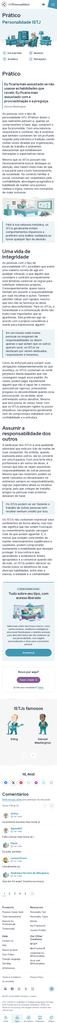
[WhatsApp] (44, 783)
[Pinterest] (21, 783)
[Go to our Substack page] (5, 989)
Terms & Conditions (11, 977)
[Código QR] (33, 989)
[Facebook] (6, 783)
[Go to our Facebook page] (12, 989)
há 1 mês (18, 816)
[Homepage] (15, 4)
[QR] (51, 783)
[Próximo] (33, 755)
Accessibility (8, 981)
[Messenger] (36, 783)
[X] (13, 783)
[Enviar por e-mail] (29, 783)
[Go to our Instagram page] (19, 989)
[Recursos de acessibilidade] (52, 989)
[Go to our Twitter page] (26, 989)
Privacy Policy (36, 977)
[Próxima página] (32, 894)
